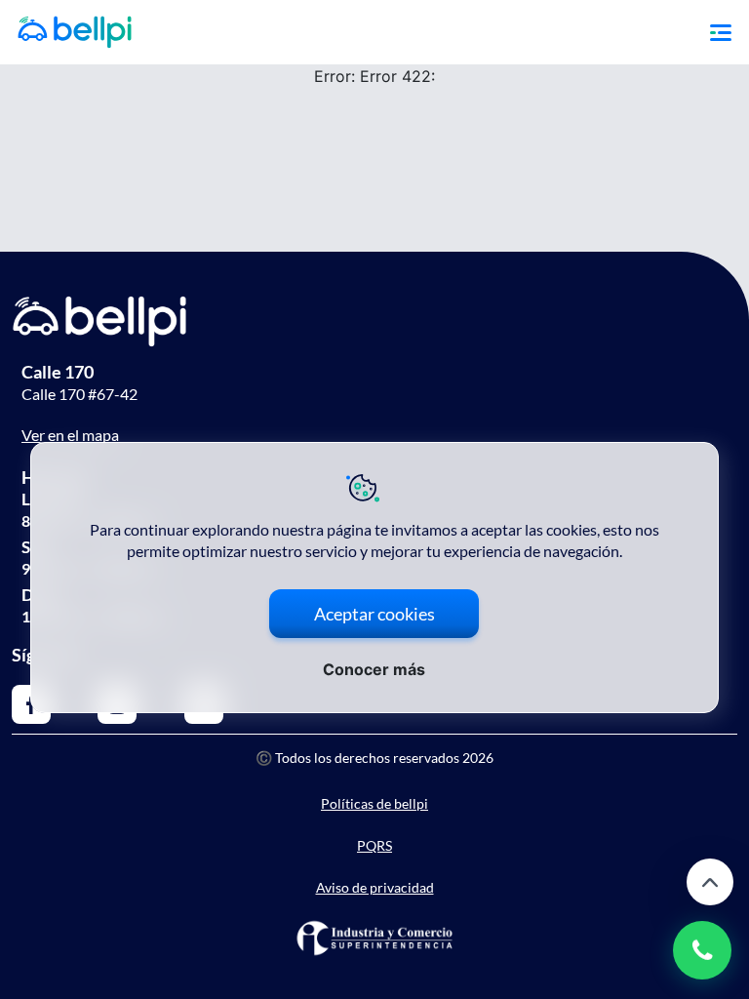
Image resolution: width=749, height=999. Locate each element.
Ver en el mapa (70, 434)
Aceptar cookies (374, 613)
